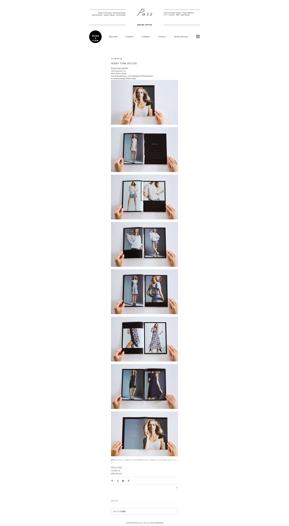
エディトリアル (116, 467)
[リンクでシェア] (129, 481)
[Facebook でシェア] (112, 481)
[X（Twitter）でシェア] (118, 481)
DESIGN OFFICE (144, 25)
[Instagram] (198, 36)
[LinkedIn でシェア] (123, 481)
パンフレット (115, 470)
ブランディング (116, 473)
